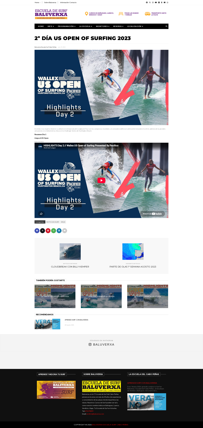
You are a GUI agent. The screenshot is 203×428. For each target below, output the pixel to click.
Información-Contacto (68, 2)
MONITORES (102, 26)
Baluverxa (103, 344)
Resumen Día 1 (40, 134)
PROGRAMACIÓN (66, 26)
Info (50, 26)
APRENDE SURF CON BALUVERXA (76, 320)
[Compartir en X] (42, 230)
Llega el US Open (41, 138)
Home (37, 2)
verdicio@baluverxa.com (95, 414)
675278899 (89, 411)
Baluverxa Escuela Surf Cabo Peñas (45, 47)
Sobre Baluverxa (50, 2)
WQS (63, 222)
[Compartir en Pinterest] (48, 230)
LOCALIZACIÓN (134, 26)
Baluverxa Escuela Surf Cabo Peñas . (110, 425)
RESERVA (117, 26)
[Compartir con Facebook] (37, 230)
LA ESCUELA (84, 26)
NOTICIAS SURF (53, 222)
